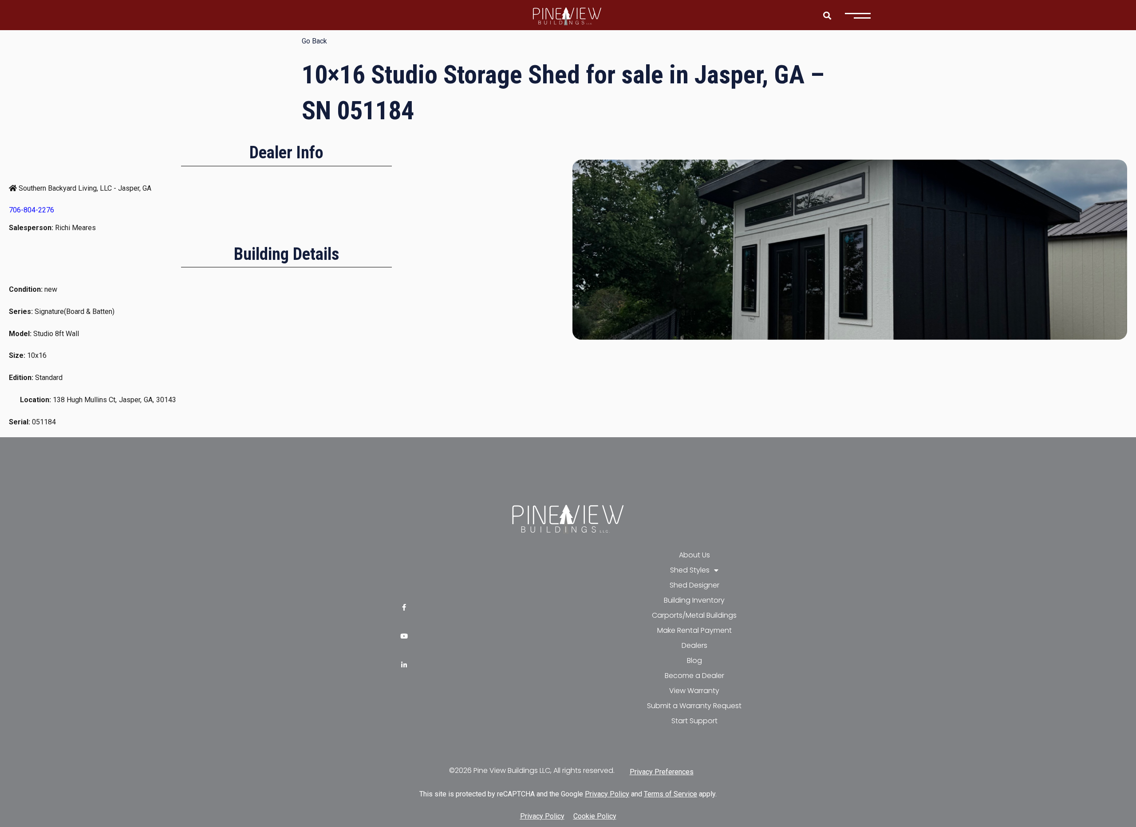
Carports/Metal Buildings (694, 615)
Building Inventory (694, 600)
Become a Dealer (694, 675)
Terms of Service (670, 794)
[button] (827, 15)
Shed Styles (690, 570)
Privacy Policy (607, 794)
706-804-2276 (31, 210)
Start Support (694, 721)
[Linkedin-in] (404, 665)
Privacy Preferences (662, 772)
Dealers (694, 645)
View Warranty (694, 691)
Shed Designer (694, 585)
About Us (694, 555)
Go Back (314, 41)
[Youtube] (404, 636)
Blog (694, 660)
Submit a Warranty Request (694, 706)
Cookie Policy (594, 816)
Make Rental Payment (694, 630)
